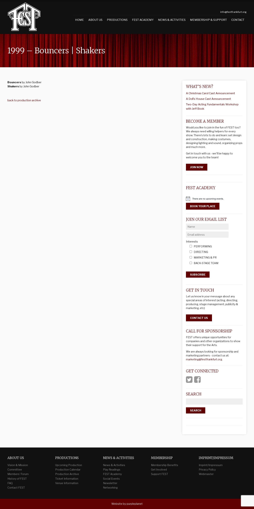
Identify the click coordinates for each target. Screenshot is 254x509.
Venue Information (66, 483)
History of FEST (17, 478)
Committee (14, 469)
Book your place (202, 206)
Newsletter (110, 483)
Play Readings (111, 469)
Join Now (196, 167)
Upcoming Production (68, 465)
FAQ (10, 483)
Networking (110, 487)
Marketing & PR (205, 257)
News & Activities (172, 20)
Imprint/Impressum (211, 465)
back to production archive (24, 100)
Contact (237, 20)
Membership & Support (208, 20)
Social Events (111, 478)
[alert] (214, 198)
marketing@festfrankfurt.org (204, 359)
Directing (201, 252)
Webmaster (206, 474)
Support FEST (159, 474)
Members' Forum (18, 474)
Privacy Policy (207, 469)
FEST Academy (143, 20)
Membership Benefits (164, 465)
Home (79, 20)
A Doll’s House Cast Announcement (208, 99)
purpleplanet (135, 503)
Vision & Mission (17, 465)
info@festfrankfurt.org (233, 11)
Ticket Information (66, 478)
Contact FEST (16, 487)
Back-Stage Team (206, 263)
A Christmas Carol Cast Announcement (210, 93)
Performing (203, 246)
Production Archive (67, 474)
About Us (95, 20)
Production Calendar (68, 469)
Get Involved (159, 469)
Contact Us (199, 317)
